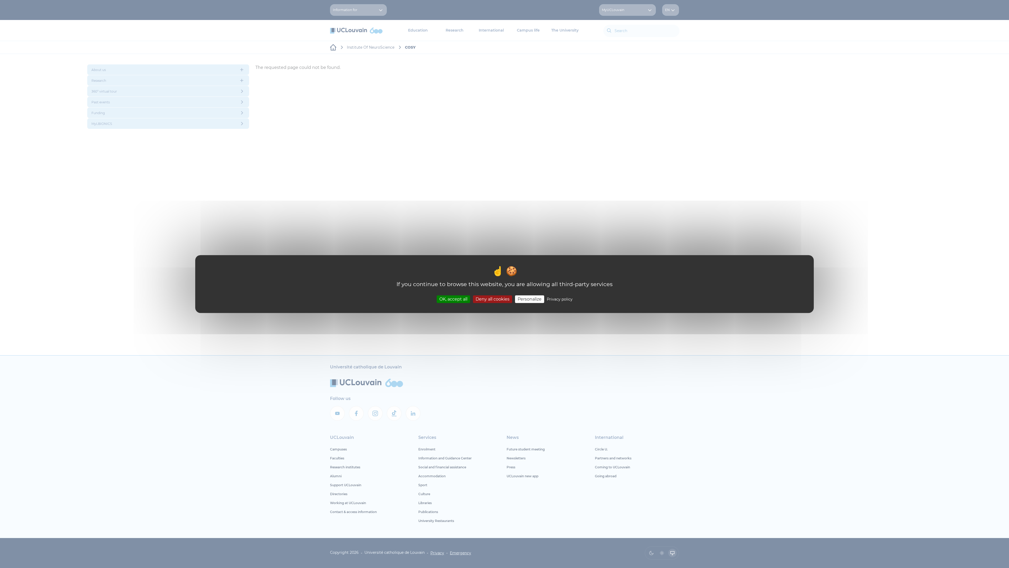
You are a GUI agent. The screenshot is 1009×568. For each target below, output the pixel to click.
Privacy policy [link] (560, 299)
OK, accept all (453, 299)
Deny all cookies (492, 299)
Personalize (530, 299)
